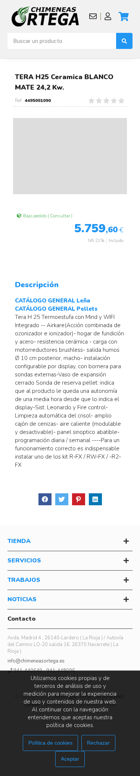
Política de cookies (50, 743)
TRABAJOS (23, 580)
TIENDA (19, 541)
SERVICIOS (24, 560)
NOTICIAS (22, 599)
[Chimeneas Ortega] (45, 16)
